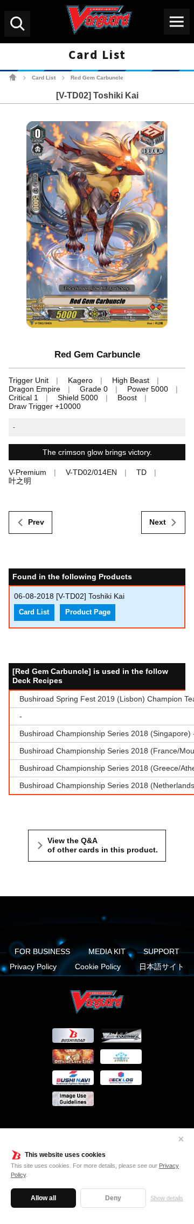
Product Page (87, 612)
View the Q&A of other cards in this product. (102, 845)
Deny (113, 1198)
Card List (44, 78)
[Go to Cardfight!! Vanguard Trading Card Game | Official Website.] (13, 77)
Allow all (43, 1198)
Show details (166, 1198)
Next (157, 522)
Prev (36, 522)
